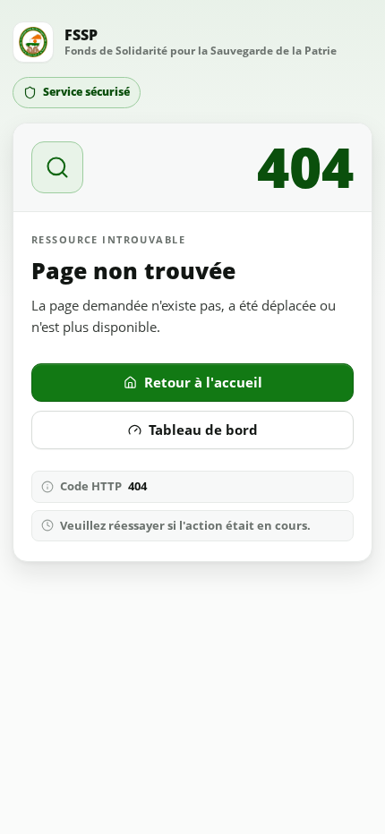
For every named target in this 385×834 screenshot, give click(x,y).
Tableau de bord (203, 429)
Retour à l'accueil (203, 382)
